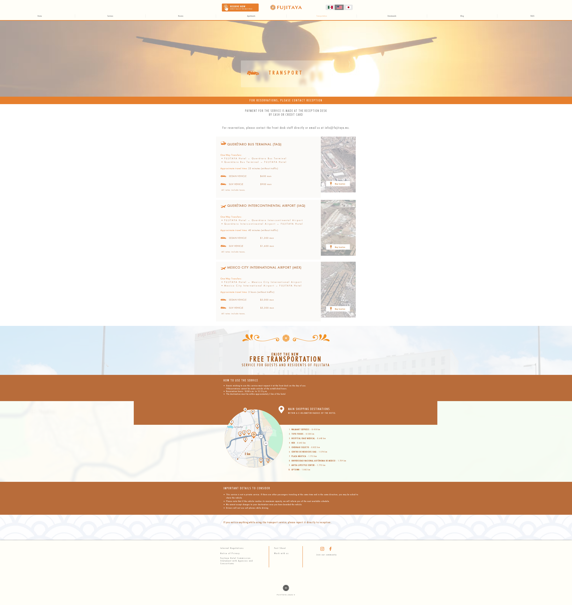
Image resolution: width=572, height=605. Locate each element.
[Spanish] (330, 7)
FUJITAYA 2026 (285, 595)
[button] (240, 7)
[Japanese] (348, 7)
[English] (339, 7)
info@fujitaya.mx (337, 128)
